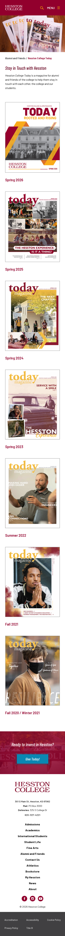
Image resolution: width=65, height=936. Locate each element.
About (33, 889)
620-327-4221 (32, 814)
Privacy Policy (11, 928)
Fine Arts (32, 847)
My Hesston (32, 877)
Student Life (32, 842)
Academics (32, 830)
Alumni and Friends (15, 58)
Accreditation (11, 920)
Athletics (33, 865)
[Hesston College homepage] (14, 7)
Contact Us (32, 859)
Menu (51, 8)
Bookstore (32, 871)
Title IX (29, 928)
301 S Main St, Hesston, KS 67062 (32, 801)
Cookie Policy (54, 920)
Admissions (32, 824)
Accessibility (32, 920)
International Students (32, 836)
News (32, 883)
